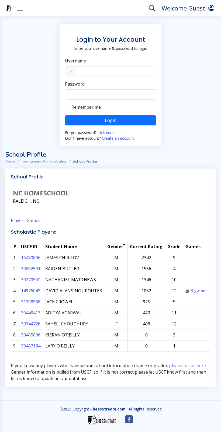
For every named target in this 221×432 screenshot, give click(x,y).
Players (18, 220)
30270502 (30, 280)
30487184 (30, 346)
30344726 (30, 324)
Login (110, 120)
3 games (199, 291)
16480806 (30, 258)
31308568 (30, 302)
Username (75, 61)
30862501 (30, 269)
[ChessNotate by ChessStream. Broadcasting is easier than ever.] (102, 420)
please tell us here (187, 365)
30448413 (30, 313)
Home (10, 161)
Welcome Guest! (185, 8)
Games (33, 220)
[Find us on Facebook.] (129, 419)
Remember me (86, 107)
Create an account (118, 138)
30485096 (30, 335)
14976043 (30, 291)
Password (75, 84)
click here (106, 132)
